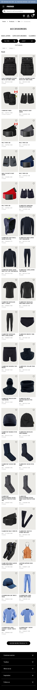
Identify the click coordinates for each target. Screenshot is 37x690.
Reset (3, 52)
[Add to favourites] (16, 56)
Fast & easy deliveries (22, 1)
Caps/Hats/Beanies (19, 36)
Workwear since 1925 (9, 1)
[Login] (28, 16)
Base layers (5, 36)
